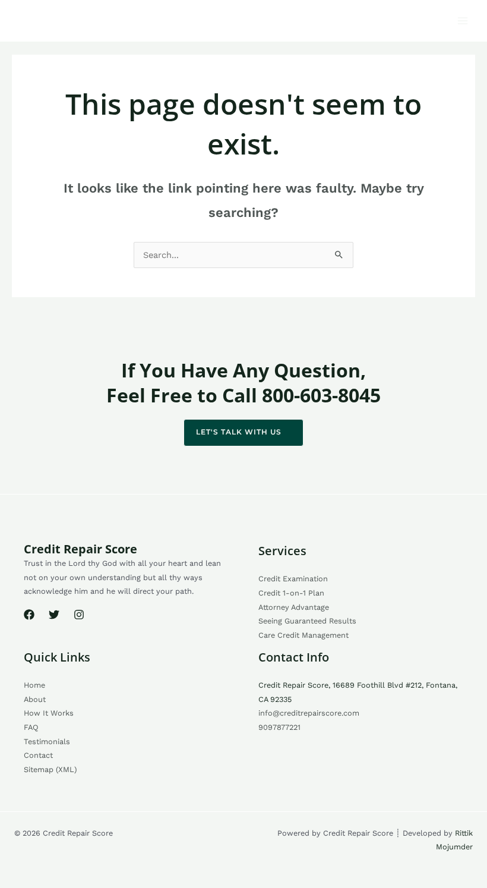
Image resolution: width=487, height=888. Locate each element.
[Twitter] (54, 614)
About (35, 699)
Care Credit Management (303, 635)
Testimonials (47, 741)
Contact (38, 755)
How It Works (49, 712)
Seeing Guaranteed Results (307, 620)
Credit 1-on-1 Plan (291, 592)
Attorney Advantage (293, 607)
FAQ (31, 727)
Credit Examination (293, 578)
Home (34, 685)
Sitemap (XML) (50, 769)
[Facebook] (29, 614)
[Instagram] (79, 614)
